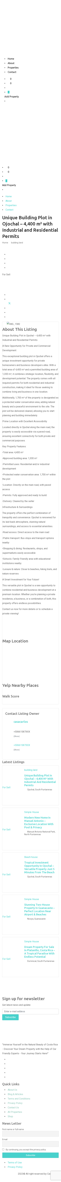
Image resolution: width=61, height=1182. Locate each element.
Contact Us (13, 1107)
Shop (10, 1116)
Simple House (31, 812)
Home (11, 58)
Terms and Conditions (19, 1098)
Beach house (31, 857)
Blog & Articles (15, 1094)
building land (17, 242)
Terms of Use (15, 1162)
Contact (12, 72)
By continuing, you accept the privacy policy (25, 1149)
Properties (13, 67)
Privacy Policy (15, 1103)
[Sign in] (8, 87)
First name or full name (13, 1129)
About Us (12, 1089)
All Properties (15, 1112)
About (11, 63)
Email (4, 1139)
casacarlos (21, 721)
